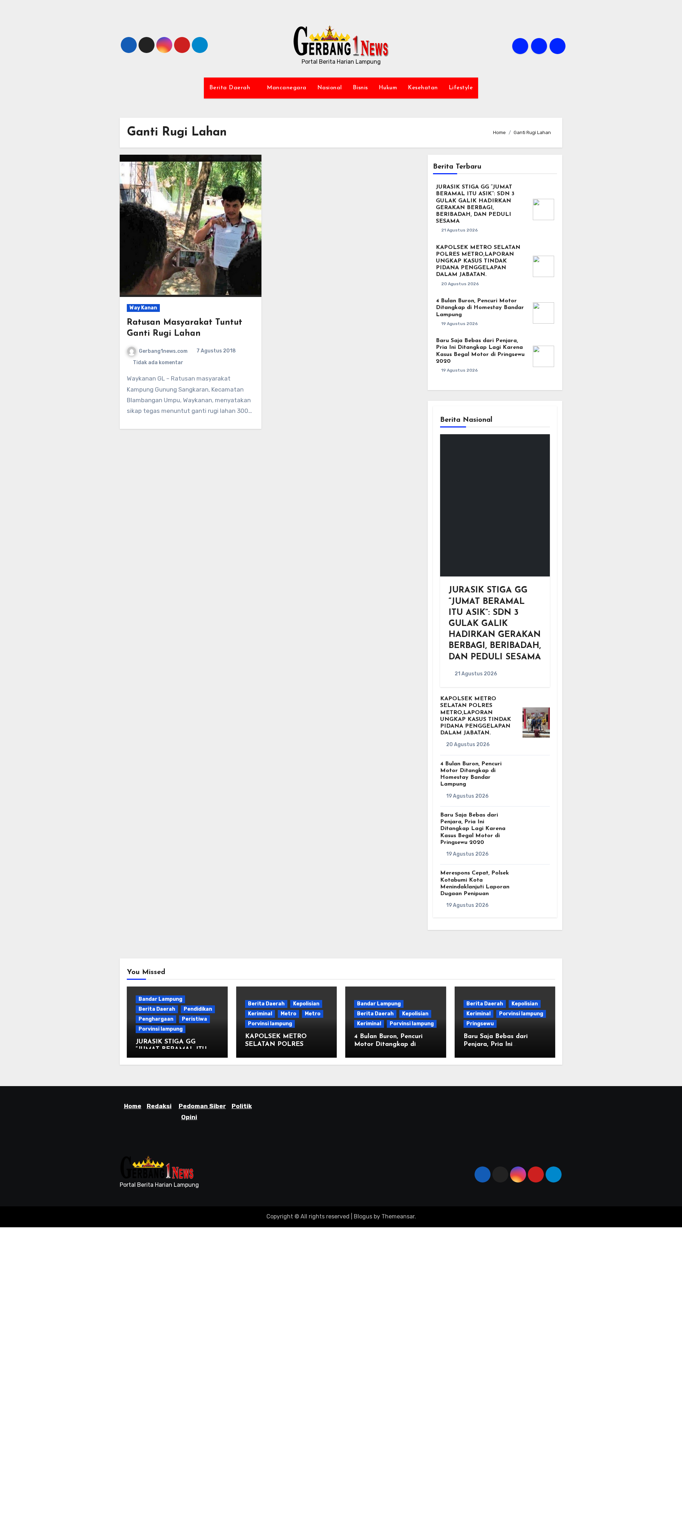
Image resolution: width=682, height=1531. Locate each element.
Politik (242, 1106)
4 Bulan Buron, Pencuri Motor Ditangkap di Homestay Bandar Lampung (480, 307)
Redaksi (159, 1106)
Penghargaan (156, 1019)
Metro (288, 1014)
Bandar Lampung (160, 999)
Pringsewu (480, 1024)
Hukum (388, 88)
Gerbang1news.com (163, 351)
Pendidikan (198, 1009)
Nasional (329, 88)
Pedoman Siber (202, 1106)
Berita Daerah (230, 88)
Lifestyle (461, 88)
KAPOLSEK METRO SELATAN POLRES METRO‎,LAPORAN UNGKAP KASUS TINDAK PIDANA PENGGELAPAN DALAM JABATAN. (478, 261)
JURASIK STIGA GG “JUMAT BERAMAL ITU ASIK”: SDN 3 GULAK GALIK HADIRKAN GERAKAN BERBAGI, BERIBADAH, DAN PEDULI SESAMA (495, 623)
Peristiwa (194, 1019)
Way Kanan (143, 308)
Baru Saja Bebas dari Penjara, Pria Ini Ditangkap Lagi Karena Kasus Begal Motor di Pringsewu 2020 (472, 828)
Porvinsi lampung (161, 1029)
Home (132, 1106)
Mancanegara (287, 88)
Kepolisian (306, 1004)
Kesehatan (423, 88)
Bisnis (360, 88)
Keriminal (260, 1014)
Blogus (363, 1216)
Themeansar (398, 1216)
